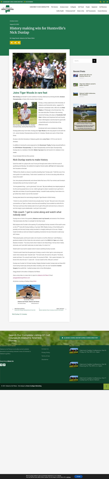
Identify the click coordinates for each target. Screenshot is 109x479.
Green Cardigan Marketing (33, 386)
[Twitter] (107, 2)
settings (68, 477)
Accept (78, 476)
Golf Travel (81, 7)
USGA (34, 281)
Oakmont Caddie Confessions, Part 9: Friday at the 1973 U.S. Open (93, 351)
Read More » (81, 78)
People (88, 7)
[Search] (94, 61)
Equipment (94, 7)
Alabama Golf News (43, 275)
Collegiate (73, 7)
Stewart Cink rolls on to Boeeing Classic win (85, 75)
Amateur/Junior (64, 7)
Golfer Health (60, 11)
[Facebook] (104, 2)
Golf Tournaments (91, 11)
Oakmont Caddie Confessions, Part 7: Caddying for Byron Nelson (93, 379)
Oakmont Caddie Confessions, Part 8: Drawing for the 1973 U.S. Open (93, 365)
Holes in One (80, 11)
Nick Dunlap (15, 314)
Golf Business (103, 7)
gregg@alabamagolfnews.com (21, 278)
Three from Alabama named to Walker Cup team (87, 84)
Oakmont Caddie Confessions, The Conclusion (87, 94)
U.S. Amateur (23, 314)
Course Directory (102, 11)
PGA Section (54, 7)
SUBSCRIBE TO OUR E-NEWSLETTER (39, 7)
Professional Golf (70, 11)
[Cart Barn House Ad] (28, 304)
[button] (100, 2)
